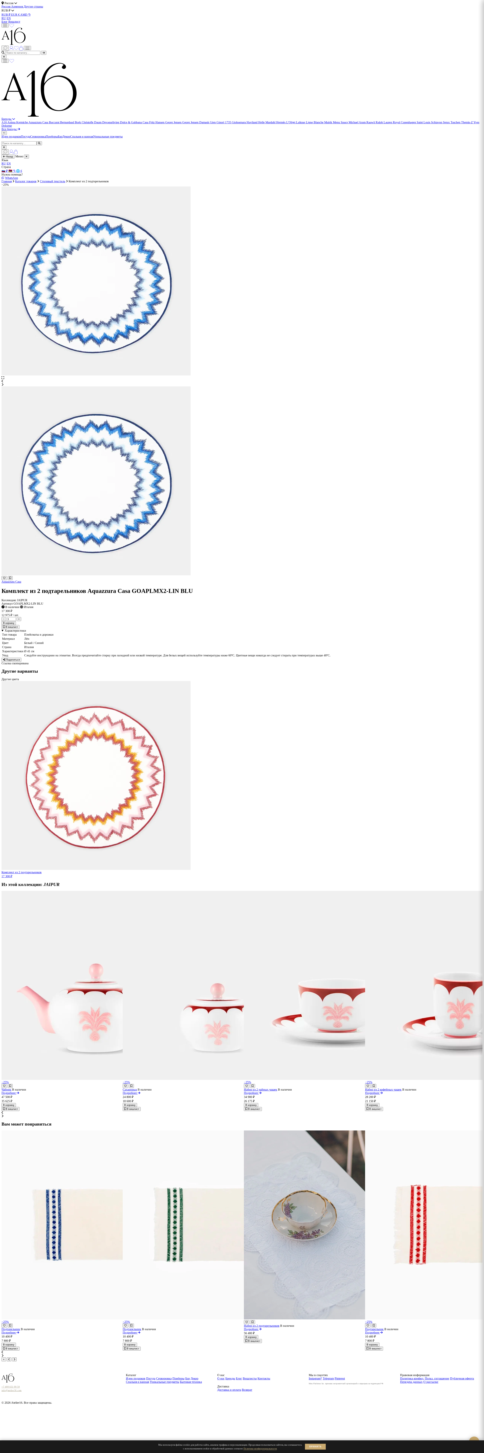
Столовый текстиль (52, 181)
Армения (17, 6)
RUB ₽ (6, 14)
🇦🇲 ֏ (12, 171)
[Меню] (5, 25)
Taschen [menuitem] (456, 122)
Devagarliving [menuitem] (111, 122)
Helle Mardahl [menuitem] (267, 122)
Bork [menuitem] (78, 122)
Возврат (247, 1389)
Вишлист (14, 21)
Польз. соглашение (437, 1378)
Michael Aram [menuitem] (357, 122)
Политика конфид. (412, 1378)
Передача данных (411, 1381)
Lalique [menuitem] (301, 122)
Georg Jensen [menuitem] (173, 122)
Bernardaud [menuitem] (67, 122)
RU (4, 18)
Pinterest (340, 1378)
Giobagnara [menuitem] (239, 122)
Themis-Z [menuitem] (467, 122)
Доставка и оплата (229, 1389)
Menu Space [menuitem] (341, 122)
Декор (66, 136)
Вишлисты (250, 1378)
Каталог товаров (25, 181)
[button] (242, 381)
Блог (5, 21)
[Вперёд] (14, 1359)
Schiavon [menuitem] (437, 122)
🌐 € (19, 171)
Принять (315, 1446)
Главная (7, 181)
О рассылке (430, 1381)
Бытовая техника (191, 1381)
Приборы (52, 136)
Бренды (7, 119)
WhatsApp (11, 177)
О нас (221, 1378)
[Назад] (9, 1359)
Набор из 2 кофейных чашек (383, 1089)
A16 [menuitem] (4, 122)
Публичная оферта (462, 1378)
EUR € (15, 14)
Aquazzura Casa (11, 581)
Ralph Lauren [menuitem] (384, 122)
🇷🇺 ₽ (5, 171)
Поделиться (12, 659)
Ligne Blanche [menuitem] (315, 122)
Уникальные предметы (108, 136)
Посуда (25, 136)
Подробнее (9, 1093)
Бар (60, 136)
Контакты (264, 1378)
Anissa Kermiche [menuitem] (18, 122)
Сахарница (130, 1089)
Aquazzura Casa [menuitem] (39, 122)
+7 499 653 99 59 (11, 1387)
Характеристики (15, 630)
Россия (6, 6)
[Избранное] (11, 25)
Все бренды (9, 129)
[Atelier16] (39, 115)
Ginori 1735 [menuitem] (224, 122)
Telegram (328, 1378)
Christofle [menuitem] (88, 122)
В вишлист (11, 627)
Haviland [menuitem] (252, 122)
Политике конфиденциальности (260, 1448)
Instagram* (315, 1378)
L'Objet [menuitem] (291, 122)
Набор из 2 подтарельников (261, 1325)
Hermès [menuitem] (281, 122)
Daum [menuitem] (98, 122)
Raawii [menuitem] (371, 122)
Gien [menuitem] (213, 122)
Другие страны (33, 6)
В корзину (8, 623)
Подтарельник (11, 1329)
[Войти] (11, 47)
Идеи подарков (11, 136)
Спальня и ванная (81, 136)
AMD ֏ (25, 14)
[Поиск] (5, 48)
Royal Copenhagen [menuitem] (405, 122)
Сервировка (38, 136)
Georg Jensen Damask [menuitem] (196, 122)
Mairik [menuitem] (328, 122)
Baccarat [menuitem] (54, 122)
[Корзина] (21, 47)
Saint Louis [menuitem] (424, 122)
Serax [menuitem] (447, 122)
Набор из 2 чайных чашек (260, 1089)
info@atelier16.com (12, 1390)
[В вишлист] (10, 578)
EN (9, 18)
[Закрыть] (4, 57)
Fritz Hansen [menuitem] (157, 122)
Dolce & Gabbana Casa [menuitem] (134, 122)
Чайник (6, 1089)
